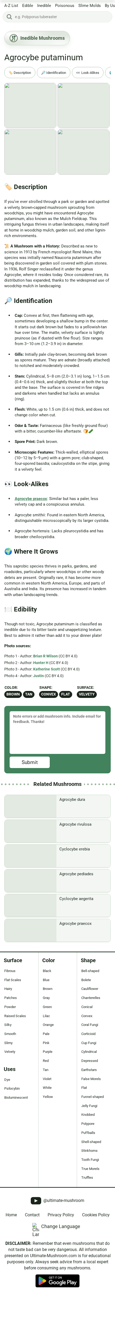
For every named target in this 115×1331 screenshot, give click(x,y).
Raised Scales (15, 1016)
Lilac (46, 1016)
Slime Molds (89, 5)
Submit (30, 762)
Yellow (48, 1097)
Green (47, 1007)
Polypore (87, 1124)
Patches (10, 998)
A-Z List (11, 5)
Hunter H (40, 663)
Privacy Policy (61, 1214)
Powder (10, 1007)
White (47, 1088)
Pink (46, 1043)
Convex (48, 694)
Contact (32, 1214)
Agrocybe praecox (31, 498)
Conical (87, 1007)
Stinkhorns (89, 1151)
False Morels (91, 1079)
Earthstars (89, 1070)
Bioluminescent (16, 1098)
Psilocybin (12, 1088)
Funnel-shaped (92, 1097)
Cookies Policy (96, 1214)
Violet (47, 1079)
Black (47, 971)
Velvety (87, 694)
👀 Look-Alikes (87, 73)
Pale (46, 1034)
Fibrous (10, 971)
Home (11, 1214)
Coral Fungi (89, 1025)
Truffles (87, 1178)
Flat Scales (12, 980)
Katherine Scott (46, 669)
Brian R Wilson (45, 656)
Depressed (89, 1061)
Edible (27, 5)
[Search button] (9, 16)
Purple (47, 1052)
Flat (65, 694)
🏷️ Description (20, 73)
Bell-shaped (90, 971)
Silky (7, 1025)
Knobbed (88, 1115)
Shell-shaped (91, 1142)
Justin (38, 676)
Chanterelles (90, 998)
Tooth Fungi (90, 1160)
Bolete (86, 980)
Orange (48, 1025)
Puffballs (88, 1133)
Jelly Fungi (89, 1106)
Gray (46, 998)
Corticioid (88, 1034)
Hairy (8, 989)
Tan (28, 694)
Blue (46, 980)
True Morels (90, 1169)
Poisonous (64, 5)
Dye (7, 1080)
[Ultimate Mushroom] (57, 1309)
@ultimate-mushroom (63, 1200)
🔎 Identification (53, 73)
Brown (13, 694)
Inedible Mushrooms (42, 38)
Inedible (44, 5)
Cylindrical (89, 1052)
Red (46, 1061)
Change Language (60, 1226)
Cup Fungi (88, 1043)
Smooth (10, 1034)
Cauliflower (89, 989)
